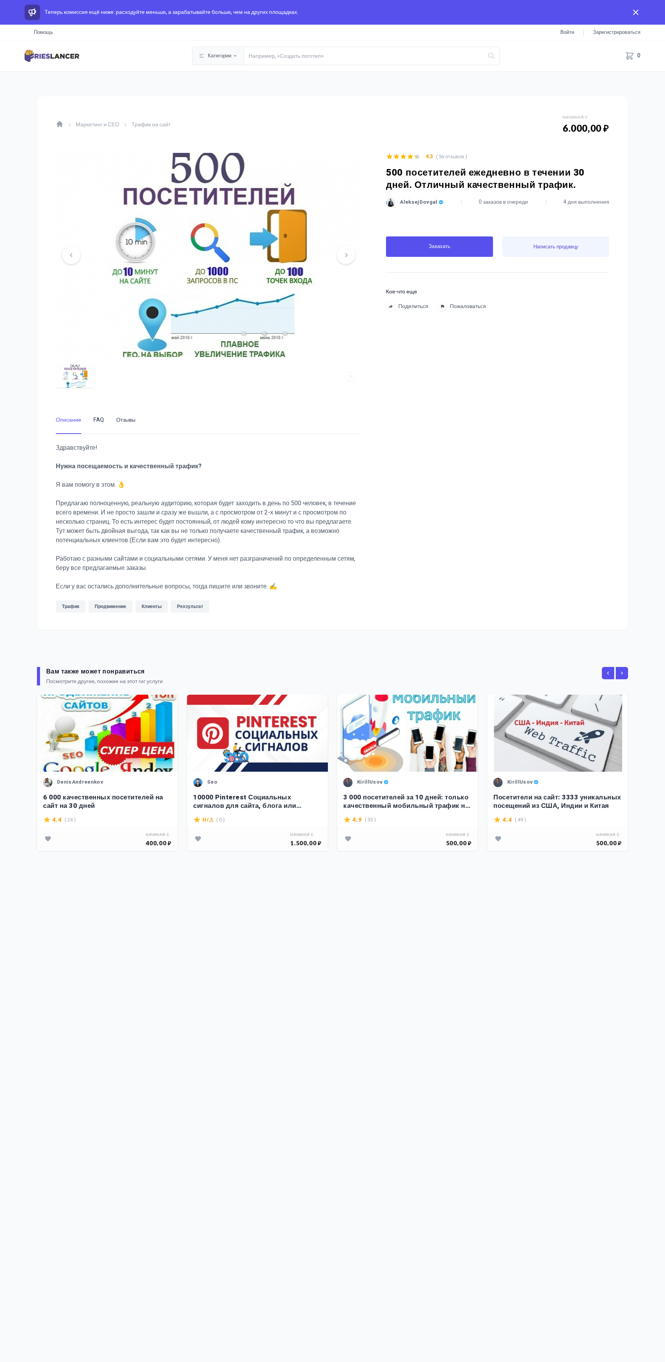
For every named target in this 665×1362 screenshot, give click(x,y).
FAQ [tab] (99, 420)
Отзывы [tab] (125, 420)
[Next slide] (346, 255)
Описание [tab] (68, 420)
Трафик (70, 606)
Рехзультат (190, 606)
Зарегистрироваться (616, 32)
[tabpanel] (208, 530)
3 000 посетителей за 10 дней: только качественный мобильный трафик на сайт (406, 801)
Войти (567, 32)
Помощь (43, 32)
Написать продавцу (555, 246)
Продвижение (110, 606)
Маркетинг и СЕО (97, 125)
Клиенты (152, 606)
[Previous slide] (71, 255)
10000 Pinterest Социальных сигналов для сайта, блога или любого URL (244, 801)
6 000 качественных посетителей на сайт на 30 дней (103, 801)
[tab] (209, 351)
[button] (75, 376)
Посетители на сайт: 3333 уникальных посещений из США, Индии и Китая (557, 801)
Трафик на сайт (151, 125)
